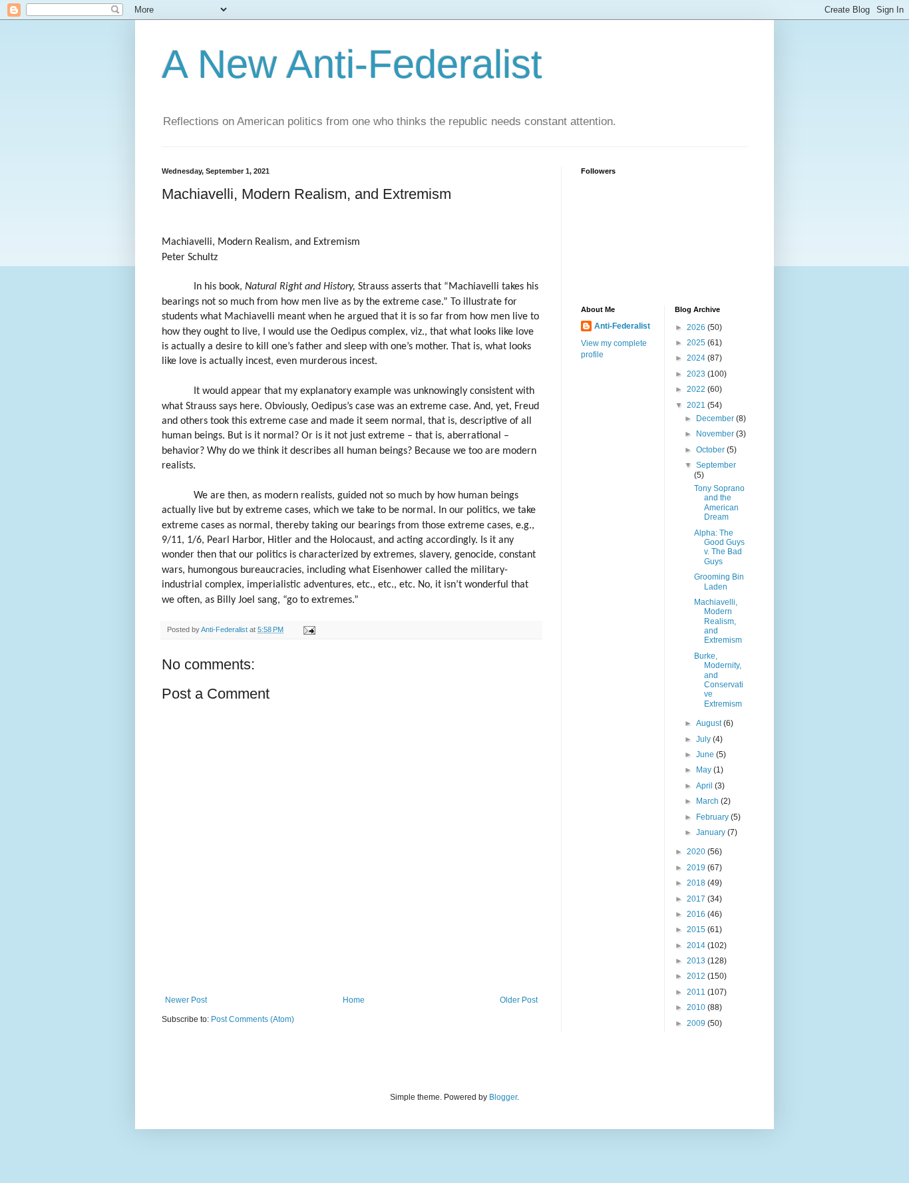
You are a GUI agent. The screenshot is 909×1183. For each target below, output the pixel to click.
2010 (697, 1007)
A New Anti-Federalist (352, 64)
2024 (697, 358)
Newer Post (186, 1000)
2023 (697, 374)
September (716, 465)
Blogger (503, 1097)
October (711, 449)
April (705, 785)
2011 (697, 992)
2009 (697, 1023)
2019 (697, 867)
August (709, 723)
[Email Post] (308, 629)
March (708, 801)
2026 (697, 327)
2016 (697, 914)
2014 (697, 945)
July (704, 739)
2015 (697, 929)
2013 (697, 960)
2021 (697, 405)
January (711, 832)
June (706, 754)
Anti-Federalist (622, 326)
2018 (697, 883)
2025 (697, 342)
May (704, 769)
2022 (697, 389)
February (713, 817)
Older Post (519, 1000)
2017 (697, 899)
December (716, 418)
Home (354, 1000)
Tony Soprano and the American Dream (719, 503)
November (716, 433)
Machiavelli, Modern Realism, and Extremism (718, 621)
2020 (697, 851)
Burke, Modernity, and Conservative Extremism (718, 680)
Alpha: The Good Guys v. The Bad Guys (719, 547)
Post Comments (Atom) (252, 1019)
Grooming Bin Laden (719, 581)
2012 (697, 976)
